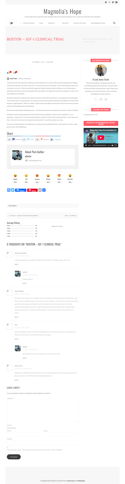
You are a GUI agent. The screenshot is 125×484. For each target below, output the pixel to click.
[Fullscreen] (116, 145)
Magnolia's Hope (63, 11)
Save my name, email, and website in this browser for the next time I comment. (34, 450)
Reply (17, 264)
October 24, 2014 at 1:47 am (22, 327)
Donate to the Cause (80, 23)
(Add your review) (57, 226)
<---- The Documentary (27, 23)
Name (9, 431)
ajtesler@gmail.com (35, 160)
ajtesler (49, 62)
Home (41, 23)
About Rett (65, 23)
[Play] (86, 145)
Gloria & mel (18, 366)
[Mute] (112, 145)
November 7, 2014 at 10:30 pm (23, 368)
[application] (101, 137)
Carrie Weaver (19, 291)
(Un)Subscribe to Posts (91, 115)
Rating (9, 425)
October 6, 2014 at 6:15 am (30, 275)
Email (46, 431)
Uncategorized (12, 206)
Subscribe (51, 23)
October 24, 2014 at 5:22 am (30, 349)
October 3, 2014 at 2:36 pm (22, 294)
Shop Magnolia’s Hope (98, 23)
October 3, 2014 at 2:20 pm (22, 256)
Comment (10, 398)
